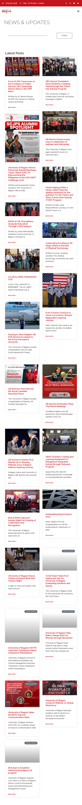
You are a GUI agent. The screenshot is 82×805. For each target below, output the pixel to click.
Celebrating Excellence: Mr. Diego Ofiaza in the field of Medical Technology (59, 245)
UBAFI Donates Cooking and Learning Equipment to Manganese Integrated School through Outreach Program (60, 461)
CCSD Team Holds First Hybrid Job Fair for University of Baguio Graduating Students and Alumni (58, 581)
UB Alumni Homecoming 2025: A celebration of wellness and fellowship (58, 142)
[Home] (78, 3)
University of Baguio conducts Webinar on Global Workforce (59, 703)
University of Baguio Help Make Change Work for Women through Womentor (59, 635)
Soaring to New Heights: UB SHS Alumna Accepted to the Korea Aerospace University (22, 338)
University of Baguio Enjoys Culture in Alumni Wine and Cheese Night (21, 578)
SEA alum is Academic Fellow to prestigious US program (20, 770)
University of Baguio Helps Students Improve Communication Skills (21, 715)
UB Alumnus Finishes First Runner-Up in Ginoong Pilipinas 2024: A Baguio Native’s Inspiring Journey (20, 463)
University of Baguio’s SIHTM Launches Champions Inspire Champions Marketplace (22, 650)
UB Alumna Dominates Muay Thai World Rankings (59, 405)
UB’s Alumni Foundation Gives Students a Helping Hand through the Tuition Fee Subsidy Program (58, 85)
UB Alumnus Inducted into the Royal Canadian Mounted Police (21, 391)
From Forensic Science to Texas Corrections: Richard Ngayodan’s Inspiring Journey (59, 316)
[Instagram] (70, 3)
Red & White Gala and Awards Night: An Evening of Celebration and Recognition (22, 522)
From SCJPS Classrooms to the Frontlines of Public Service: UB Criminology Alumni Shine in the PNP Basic (21, 86)
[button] (78, 11)
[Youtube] (74, 3)
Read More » (12, 107)
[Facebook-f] (66, 3)
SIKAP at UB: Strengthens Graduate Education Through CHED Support (20, 224)
